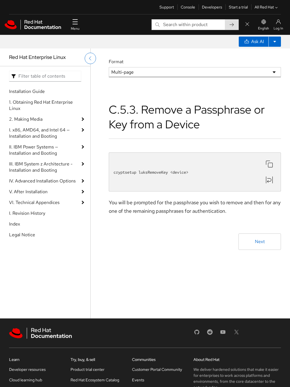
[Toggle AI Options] (274, 42)
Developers (212, 7)
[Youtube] (222, 334)
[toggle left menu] (90, 58)
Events (138, 379)
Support (166, 7)
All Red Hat (264, 7)
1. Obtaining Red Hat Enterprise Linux (41, 105)
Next (260, 241)
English (263, 28)
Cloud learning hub (25, 379)
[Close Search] (247, 24)
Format (116, 62)
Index (14, 224)
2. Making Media (25, 119)
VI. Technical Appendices (34, 202)
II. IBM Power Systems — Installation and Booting (33, 150)
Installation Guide (27, 91)
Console (188, 7)
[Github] (196, 334)
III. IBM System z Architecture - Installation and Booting (40, 167)
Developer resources (27, 369)
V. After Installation (28, 192)
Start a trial (238, 7)
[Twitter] (236, 334)
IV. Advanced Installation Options (42, 181)
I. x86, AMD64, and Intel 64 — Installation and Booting (39, 133)
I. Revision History (27, 213)
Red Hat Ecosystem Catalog (95, 379)
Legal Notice (22, 235)
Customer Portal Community (157, 369)
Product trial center (88, 369)
